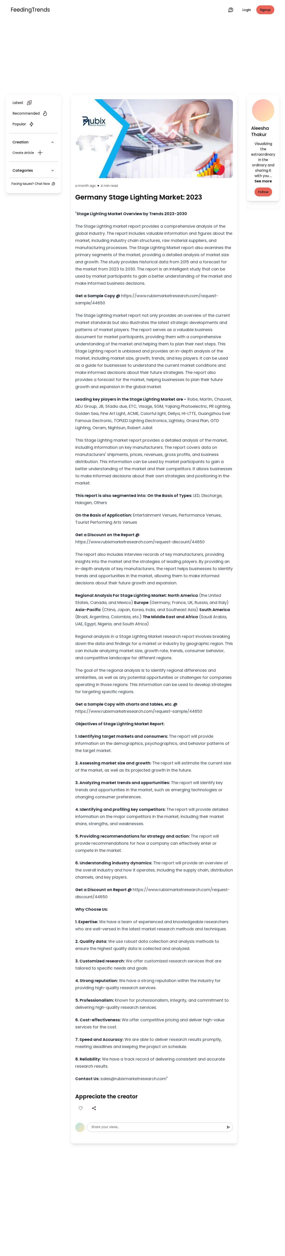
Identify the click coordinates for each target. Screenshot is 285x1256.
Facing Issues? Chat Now (31, 183)
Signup (265, 10)
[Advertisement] (142, 56)
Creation (20, 142)
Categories (22, 170)
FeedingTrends (30, 9)
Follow (263, 192)
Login (246, 10)
